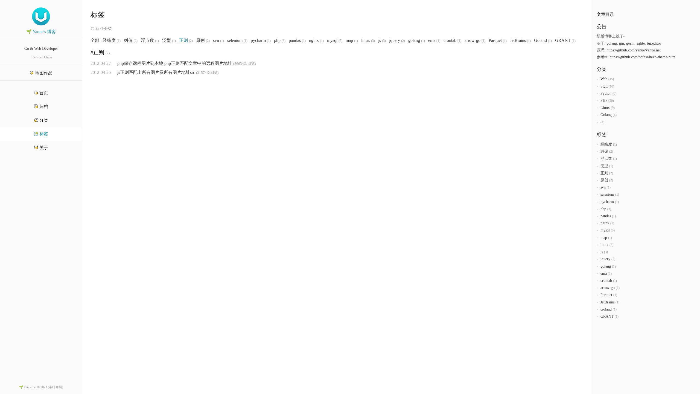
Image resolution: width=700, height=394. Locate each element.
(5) (340, 40)
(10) (611, 86)
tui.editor (654, 43)
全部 (95, 40)
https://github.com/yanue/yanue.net (633, 50)
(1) (119, 40)
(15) (611, 79)
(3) (283, 40)
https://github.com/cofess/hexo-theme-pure (642, 57)
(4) (615, 115)
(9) (613, 108)
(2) (136, 40)
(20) (611, 101)
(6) (614, 93)
